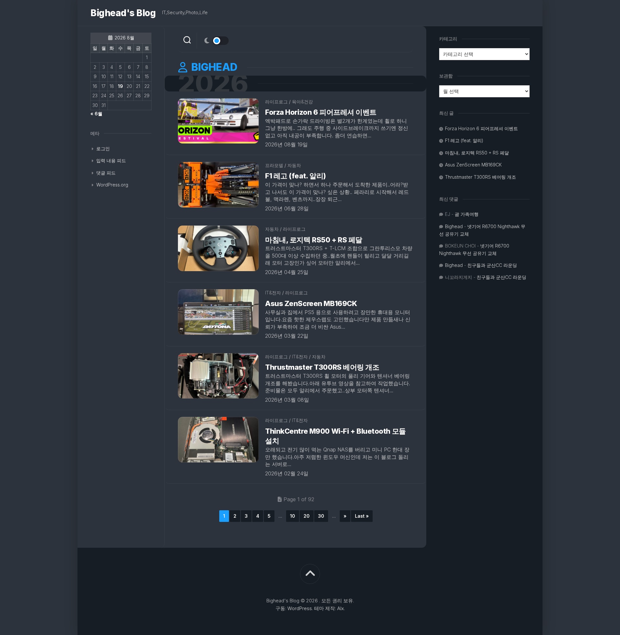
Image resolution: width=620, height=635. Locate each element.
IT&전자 (273, 292)
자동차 (294, 165)
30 (321, 516)
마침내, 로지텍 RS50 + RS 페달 (313, 240)
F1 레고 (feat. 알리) (295, 176)
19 (120, 86)
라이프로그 (276, 101)
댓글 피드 (106, 172)
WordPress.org (112, 184)
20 (307, 516)
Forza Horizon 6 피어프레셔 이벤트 (321, 112)
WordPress (299, 608)
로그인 (103, 148)
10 (292, 516)
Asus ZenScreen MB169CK (311, 303)
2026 (213, 83)
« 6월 (96, 113)
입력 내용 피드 (111, 160)
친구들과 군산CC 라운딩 (492, 265)
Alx (340, 608)
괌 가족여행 (467, 214)
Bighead (454, 226)
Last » (362, 516)
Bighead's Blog (123, 12)
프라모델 (274, 165)
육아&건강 (302, 101)
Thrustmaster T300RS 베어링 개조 (322, 367)
